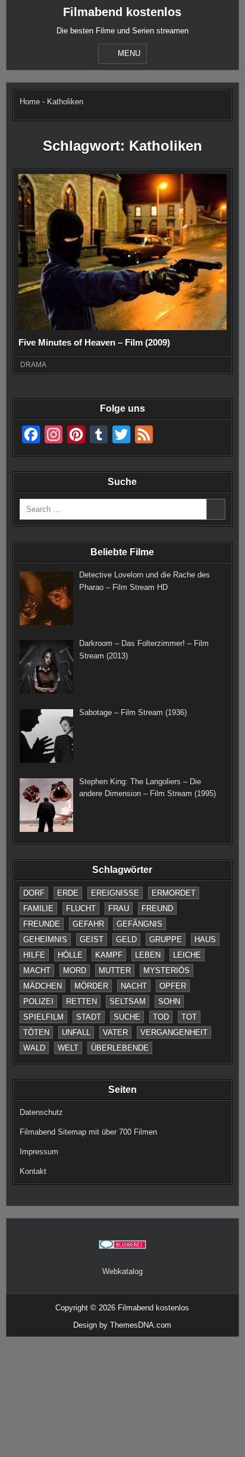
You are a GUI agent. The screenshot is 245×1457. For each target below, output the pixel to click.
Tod (161, 1016)
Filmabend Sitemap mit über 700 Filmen (88, 1131)
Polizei (38, 1001)
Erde (67, 893)
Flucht (81, 908)
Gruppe (165, 939)
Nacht (134, 985)
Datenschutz (41, 1112)
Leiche (187, 954)
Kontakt (33, 1171)
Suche (127, 1016)
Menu (129, 53)
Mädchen (42, 985)
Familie (38, 908)
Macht (37, 970)
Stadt (88, 1016)
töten (36, 1032)
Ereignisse (115, 893)
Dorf (34, 893)
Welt (68, 1047)
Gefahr (88, 923)
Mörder (91, 985)
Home (30, 101)
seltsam (127, 1001)
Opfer (172, 985)
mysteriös (166, 970)
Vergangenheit (174, 1032)
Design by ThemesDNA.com (122, 1325)
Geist (91, 939)
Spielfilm (43, 1016)
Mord (74, 970)
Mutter (115, 970)
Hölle (70, 954)
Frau (118, 908)
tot (189, 1016)
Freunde (41, 923)
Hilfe (34, 954)
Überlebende (120, 1047)
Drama (33, 364)
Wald (34, 1047)
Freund (157, 908)
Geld (126, 939)
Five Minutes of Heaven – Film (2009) (94, 342)
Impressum (39, 1151)
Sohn (169, 1001)
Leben (148, 954)
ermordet (174, 893)
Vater (115, 1032)
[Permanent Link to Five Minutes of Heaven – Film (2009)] (122, 252)
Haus (205, 939)
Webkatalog (122, 1271)
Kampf (108, 954)
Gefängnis (139, 923)
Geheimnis (45, 939)
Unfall (76, 1032)
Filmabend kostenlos (122, 11)
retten (81, 1001)
